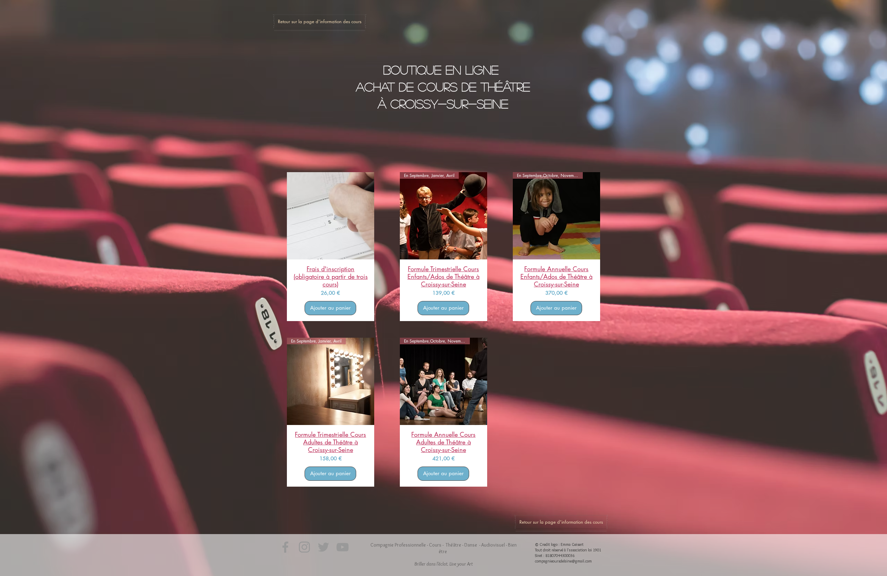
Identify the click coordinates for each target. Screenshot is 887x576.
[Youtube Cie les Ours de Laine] (342, 547)
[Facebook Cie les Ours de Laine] (285, 547)
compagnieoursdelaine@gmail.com (563, 561)
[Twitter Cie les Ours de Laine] (323, 547)
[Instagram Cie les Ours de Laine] (304, 547)
